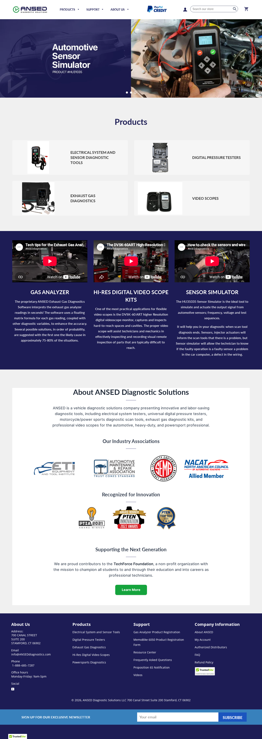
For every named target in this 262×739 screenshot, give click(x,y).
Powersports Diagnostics (89, 662)
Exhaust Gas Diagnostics (89, 647)
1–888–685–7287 (22, 665)
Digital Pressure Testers (88, 640)
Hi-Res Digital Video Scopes (91, 655)
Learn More (131, 590)
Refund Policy (204, 662)
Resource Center (144, 652)
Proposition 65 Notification (151, 667)
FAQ (197, 655)
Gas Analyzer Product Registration (156, 632)
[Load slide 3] (135, 93)
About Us (118, 9)
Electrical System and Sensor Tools (96, 632)
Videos (137, 675)
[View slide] (131, 58)
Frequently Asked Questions (152, 660)
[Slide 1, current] (127, 93)
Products (68, 9)
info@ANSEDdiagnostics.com (31, 654)
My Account (203, 640)
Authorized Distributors (211, 647)
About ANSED (204, 632)
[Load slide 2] (131, 93)
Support (93, 9)
